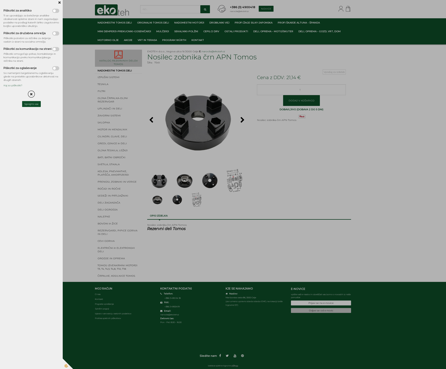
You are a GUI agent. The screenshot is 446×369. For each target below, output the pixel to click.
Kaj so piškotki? (12, 85)
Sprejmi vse (31, 104)
